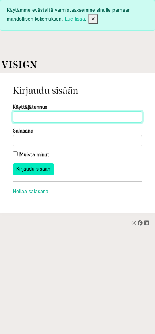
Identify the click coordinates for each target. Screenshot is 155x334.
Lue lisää (75, 19)
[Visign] (20, 64)
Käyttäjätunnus (30, 107)
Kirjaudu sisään (33, 169)
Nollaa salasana (30, 191)
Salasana (23, 131)
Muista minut (33, 155)
